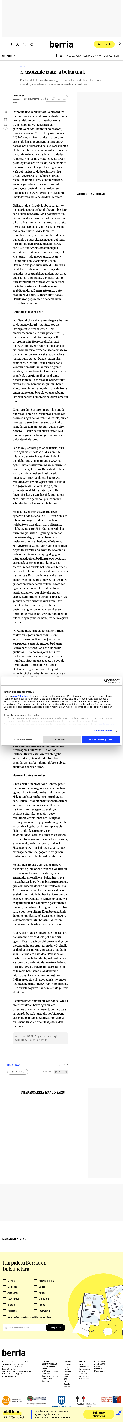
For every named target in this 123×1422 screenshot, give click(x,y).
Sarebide (45, 1381)
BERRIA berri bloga (50, 1371)
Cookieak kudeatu (104, 730)
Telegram (68, 1367)
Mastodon (68, 1386)
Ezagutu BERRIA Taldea (48, 1367)
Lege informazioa (84, 1365)
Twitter (67, 1369)
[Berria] (14, 1355)
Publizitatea (46, 1373)
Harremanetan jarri (10, 1376)
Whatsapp (68, 1364)
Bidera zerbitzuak (98, 1367)
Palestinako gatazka (69, 55)
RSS (65, 1379)
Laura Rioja (18, 95)
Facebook (68, 1372)
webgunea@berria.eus (22, 1371)
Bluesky (67, 1384)
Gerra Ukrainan (92, 55)
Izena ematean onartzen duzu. (29, 1317)
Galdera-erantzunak (50, 1376)
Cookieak (83, 1373)
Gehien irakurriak (91, 194)
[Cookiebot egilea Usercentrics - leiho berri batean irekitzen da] (106, 681)
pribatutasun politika (29, 1317)
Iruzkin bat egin (20, 1072)
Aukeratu (60, 739)
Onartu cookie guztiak (100, 739)
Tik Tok (66, 1381)
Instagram (68, 1374)
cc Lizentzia (84, 1376)
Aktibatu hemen (38, 1039)
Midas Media (99, 1371)
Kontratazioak (47, 1378)
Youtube (67, 1377)
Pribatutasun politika (84, 1370)
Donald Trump (112, 55)
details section (106, 724)
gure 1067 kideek (21, 696)
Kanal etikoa (84, 1378)
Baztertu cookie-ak (22, 739)
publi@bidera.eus (20, 1374)
